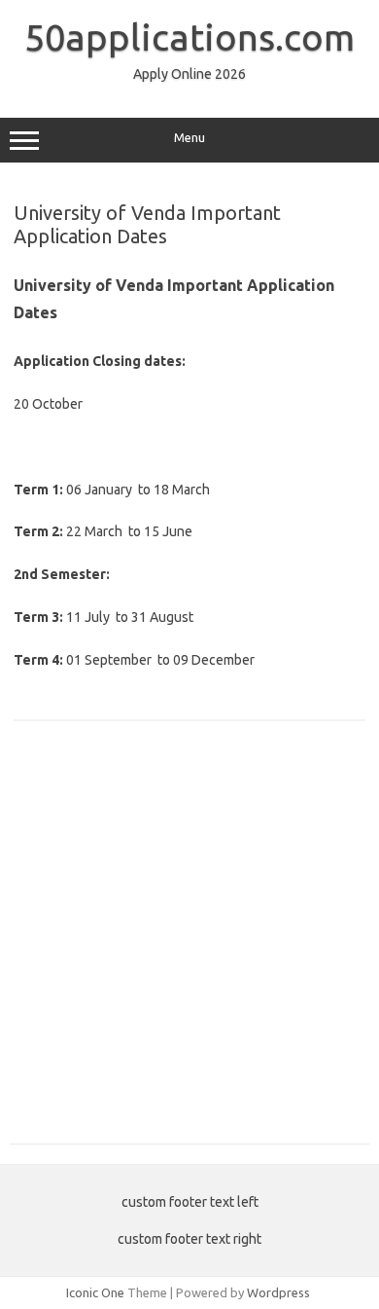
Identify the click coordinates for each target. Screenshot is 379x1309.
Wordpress (278, 1292)
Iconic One (95, 1292)
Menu (189, 137)
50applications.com (189, 37)
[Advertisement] (189, 943)
